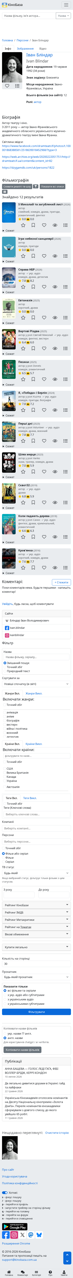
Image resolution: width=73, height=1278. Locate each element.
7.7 (38, 429)
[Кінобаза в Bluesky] (39, 1235)
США (9, 768)
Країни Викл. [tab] (34, 744)
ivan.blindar (17, 628)
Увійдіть (7, 604)
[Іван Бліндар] (10, 1147)
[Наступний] (24, 69)
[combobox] (24, 814)
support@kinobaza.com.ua (19, 1260)
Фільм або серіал (16, 853)
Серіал (9, 862)
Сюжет (10, 230)
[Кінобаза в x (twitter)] (23, 1235)
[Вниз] (67, 1261)
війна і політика (16, 729)
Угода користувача (14, 1176)
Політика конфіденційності (20, 1183)
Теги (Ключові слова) (17, 808)
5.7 (31, 367)
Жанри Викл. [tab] (34, 693)
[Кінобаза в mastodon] (31, 1235)
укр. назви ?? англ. (20, 1033)
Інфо (8, 48)
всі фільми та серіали (22, 990)
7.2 (37, 398)
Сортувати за (11, 678)
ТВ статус (8, 867)
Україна (11, 781)
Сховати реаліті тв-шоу (17, 186)
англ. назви (15, 1038)
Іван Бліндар (39, 55)
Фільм (9, 858)
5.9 (35, 460)
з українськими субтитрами (26, 1004)
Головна (7, 40)
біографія (12, 720)
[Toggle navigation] (66, 5)
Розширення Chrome (16, 1243)
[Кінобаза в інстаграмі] (14, 1235)
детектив (12, 737)
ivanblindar (16, 635)
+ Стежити (61, 582)
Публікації (13, 1061)
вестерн (11, 724)
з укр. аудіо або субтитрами (26, 995)
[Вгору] (67, 1255)
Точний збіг (14, 667)
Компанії (8, 822)
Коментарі (22, 1275)
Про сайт (8, 1170)
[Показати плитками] (4, 192)
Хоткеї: (13, 1193)
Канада (11, 777)
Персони (22, 40)
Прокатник (9, 972)
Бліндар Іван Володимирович (29, 620)
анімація (12, 712)
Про (50, 1275)
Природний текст (18, 671)
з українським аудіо (21, 999)
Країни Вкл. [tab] (12, 744)
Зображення (25, 48)
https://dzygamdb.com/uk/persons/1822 (28, 167)
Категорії (36, 1275)
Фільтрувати (36, 1012)
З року (8, 890)
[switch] (4, 1192)
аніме (10, 716)
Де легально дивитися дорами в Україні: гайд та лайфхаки (35, 1087)
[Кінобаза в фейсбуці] (6, 1235)
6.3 (37, 523)
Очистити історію (57, 1133)
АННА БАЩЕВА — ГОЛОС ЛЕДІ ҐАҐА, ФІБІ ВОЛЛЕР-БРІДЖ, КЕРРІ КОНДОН (31, 1072)
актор (37, 102)
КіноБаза (15, 4)
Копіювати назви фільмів (22, 1050)
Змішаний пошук (17, 663)
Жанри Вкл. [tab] (12, 693)
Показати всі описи (52, 186)
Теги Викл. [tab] (30, 798)
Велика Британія (17, 773)
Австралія (13, 787)
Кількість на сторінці (16, 958)
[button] (7, 85)
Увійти (64, 1275)
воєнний (12, 733)
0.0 (44, 211)
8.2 (33, 275)
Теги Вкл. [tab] (11, 798)
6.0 (43, 336)
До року (44, 890)
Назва (62, 16)
